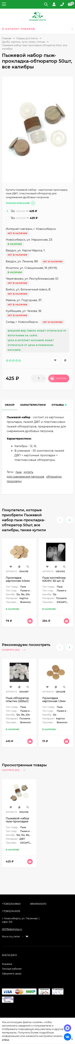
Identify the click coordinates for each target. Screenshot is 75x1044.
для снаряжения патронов (25, 476)
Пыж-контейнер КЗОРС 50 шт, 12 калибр (54, 581)
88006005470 (38, 903)
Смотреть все (11, 770)
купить (28, 472)
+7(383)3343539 (11, 911)
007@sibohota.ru (12, 929)
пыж (19, 472)
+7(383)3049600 (11, 903)
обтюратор (54, 476)
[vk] (27, 936)
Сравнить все (11, 649)
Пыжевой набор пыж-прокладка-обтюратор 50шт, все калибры (18, 823)
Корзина (7, 964)
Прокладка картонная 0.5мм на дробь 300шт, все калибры (18, 582)
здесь (5, 1039)
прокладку (14, 481)
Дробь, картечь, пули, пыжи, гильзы (23, 41)
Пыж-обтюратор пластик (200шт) (17, 699)
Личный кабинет (12, 968)
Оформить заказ (11, 973)
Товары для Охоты (27, 38)
